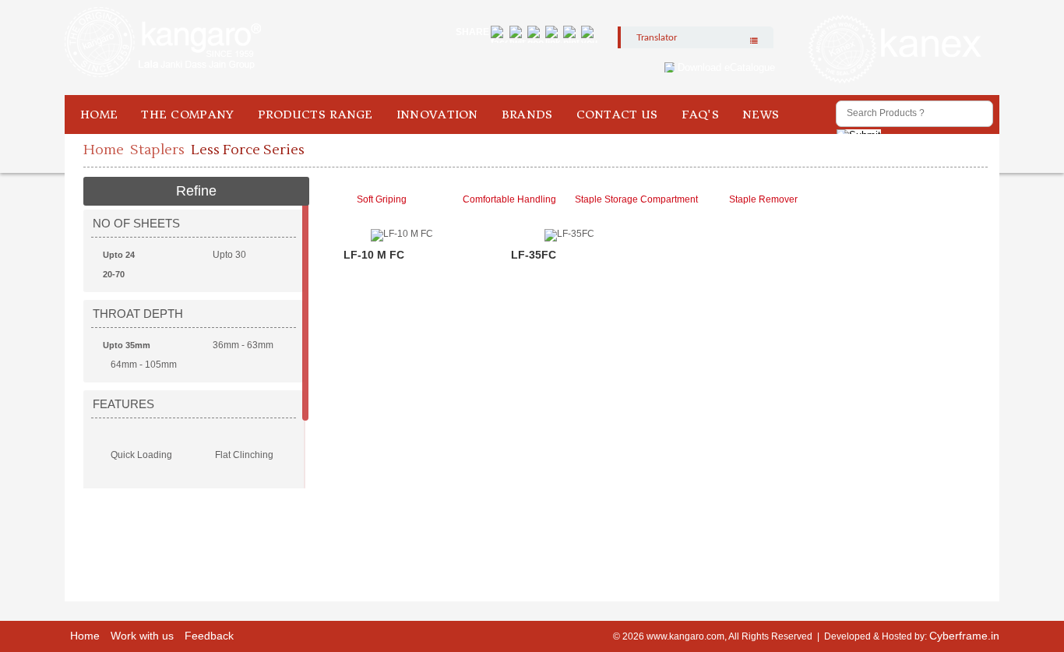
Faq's (701, 114)
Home (99, 114)
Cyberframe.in (964, 635)
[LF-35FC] (569, 300)
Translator (656, 37)
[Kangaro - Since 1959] (163, 43)
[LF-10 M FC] (402, 300)
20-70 (114, 274)
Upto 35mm (126, 345)
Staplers (157, 150)
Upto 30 (229, 254)
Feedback (209, 635)
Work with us (142, 635)
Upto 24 (119, 254)
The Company (187, 114)
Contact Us (617, 114)
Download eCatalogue (726, 67)
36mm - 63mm (243, 345)
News (760, 114)
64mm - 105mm (144, 364)
